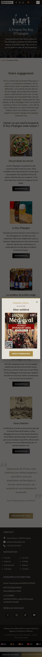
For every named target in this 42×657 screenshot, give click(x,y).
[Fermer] (37, 302)
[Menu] (38, 2)
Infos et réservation (21, 354)
